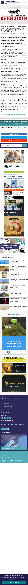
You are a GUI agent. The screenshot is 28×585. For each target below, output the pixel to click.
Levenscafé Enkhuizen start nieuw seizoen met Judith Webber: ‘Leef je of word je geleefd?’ (18, 300)
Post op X (14, 137)
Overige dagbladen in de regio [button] (8, 448)
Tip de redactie (15, 140)
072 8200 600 (6, 409)
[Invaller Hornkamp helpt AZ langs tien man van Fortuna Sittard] (4, 281)
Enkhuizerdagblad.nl (10, 1)
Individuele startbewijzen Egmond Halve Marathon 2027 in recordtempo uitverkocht (19, 306)
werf (14, 111)
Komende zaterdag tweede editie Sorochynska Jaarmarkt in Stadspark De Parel (18, 268)
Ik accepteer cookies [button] (14, 582)
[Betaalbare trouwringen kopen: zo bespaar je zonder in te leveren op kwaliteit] (4, 275)
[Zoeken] (25, 145)
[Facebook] (2, 417)
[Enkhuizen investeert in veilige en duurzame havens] (4, 262)
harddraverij (9, 111)
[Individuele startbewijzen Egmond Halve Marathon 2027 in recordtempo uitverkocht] (4, 307)
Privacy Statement (5, 457)
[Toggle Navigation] (25, 3)
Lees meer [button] (11, 579)
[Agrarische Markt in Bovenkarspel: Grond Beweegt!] (4, 288)
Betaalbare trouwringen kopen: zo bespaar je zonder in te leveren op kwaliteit (18, 274)
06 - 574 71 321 (19, 127)
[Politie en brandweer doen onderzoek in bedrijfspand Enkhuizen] (4, 294)
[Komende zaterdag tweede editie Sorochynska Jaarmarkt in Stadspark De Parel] (4, 269)
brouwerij (4, 111)
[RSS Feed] (10, 417)
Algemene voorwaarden (6, 452)
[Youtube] (7, 417)
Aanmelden (5, 429)
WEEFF (20, 90)
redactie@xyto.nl (6, 410)
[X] (5, 417)
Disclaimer (3, 455)
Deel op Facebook (15, 134)
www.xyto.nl (6, 412)
